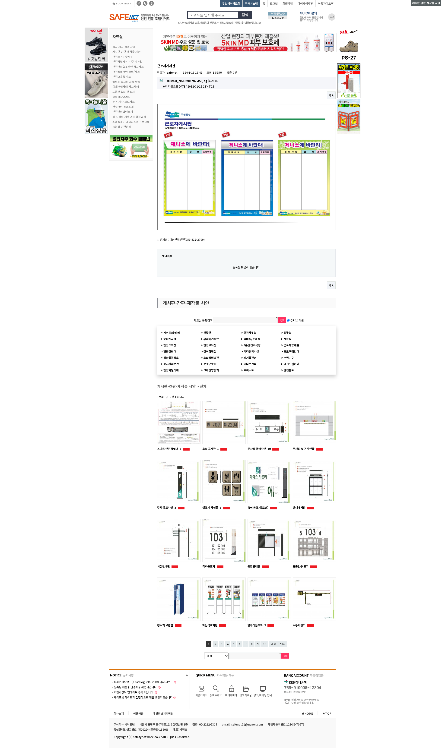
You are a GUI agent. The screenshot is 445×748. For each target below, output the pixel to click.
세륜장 (287, 339)
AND (301, 320)
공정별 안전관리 (121, 127)
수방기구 (289, 358)
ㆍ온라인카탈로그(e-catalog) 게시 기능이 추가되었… (142, 682)
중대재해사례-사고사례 (125, 86)
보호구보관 (209, 364)
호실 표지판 (210, 449)
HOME (309, 713)
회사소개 (119, 713)
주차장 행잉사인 (259, 449)
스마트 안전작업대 (169, 449)
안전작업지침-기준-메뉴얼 (127, 61)
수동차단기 (299, 625)
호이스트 (249, 370)
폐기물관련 (250, 358)
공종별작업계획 (121, 97)
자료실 (117, 36)
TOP (328, 713)
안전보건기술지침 (122, 57)
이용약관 (138, 713)
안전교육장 (209, 345)
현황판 (207, 333)
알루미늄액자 (257, 625)
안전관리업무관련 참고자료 (128, 67)
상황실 (287, 333)
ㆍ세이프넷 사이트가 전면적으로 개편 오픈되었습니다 (142, 697)
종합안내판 (254, 566)
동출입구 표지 (301, 566)
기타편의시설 (251, 351)
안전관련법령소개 (122, 112)
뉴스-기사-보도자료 (123, 102)
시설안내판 (164, 566)
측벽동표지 (209, 566)
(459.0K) (192, 81)
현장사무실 (250, 333)
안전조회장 (169, 345)
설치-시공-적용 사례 (123, 47)
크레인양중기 (211, 370)
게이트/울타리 (171, 333)
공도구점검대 (291, 351)
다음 (273, 644)
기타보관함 (250, 364)
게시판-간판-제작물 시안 (126, 52)
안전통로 (289, 370)
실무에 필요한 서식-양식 (126, 82)
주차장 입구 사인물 (304, 449)
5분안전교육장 (252, 345)
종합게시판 (169, 339)
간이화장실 (209, 351)
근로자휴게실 (291, 345)
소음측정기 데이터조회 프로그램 (130, 122)
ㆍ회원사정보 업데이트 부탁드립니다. (132, 692)
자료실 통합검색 (203, 320)
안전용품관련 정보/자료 (126, 72)
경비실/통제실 (252, 339)
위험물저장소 (171, 358)
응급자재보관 (171, 364)
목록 (331, 95)
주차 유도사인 (166, 507)
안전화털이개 (171, 370)
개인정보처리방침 (163, 713)
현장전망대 (169, 351)
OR (292, 320)
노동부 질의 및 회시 (123, 92)
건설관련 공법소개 (123, 107)
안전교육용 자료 (121, 77)
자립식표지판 (210, 625)
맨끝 (282, 644)
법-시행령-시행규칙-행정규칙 (129, 117)
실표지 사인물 (211, 507)
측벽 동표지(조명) (258, 507)
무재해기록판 (211, 339)
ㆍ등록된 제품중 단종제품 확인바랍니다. (134, 687)
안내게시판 (299, 507)
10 (264, 644)
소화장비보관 (211, 358)
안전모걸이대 (291, 364)
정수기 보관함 (165, 625)
